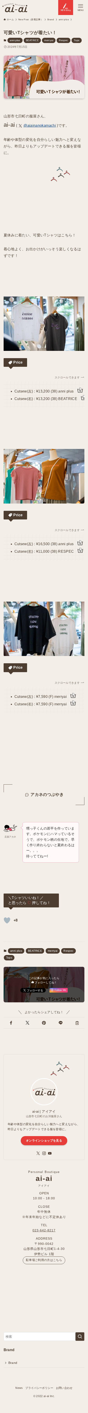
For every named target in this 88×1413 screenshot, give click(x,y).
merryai (48, 40)
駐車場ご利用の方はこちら (44, 1260)
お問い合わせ (64, 1387)
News (19, 1387)
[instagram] (44, 1153)
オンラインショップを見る (44, 1140)
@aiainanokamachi (39, 125)
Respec (63, 40)
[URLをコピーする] (77, 1023)
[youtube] (50, 1153)
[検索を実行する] (79, 1336)
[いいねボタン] (7, 920)
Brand (12, 1363)
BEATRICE (32, 40)
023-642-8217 (44, 1230)
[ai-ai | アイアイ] (15, 7)
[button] (11, 1023)
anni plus (15, 40)
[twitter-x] (38, 1153)
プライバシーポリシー (39, 1387)
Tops (76, 40)
